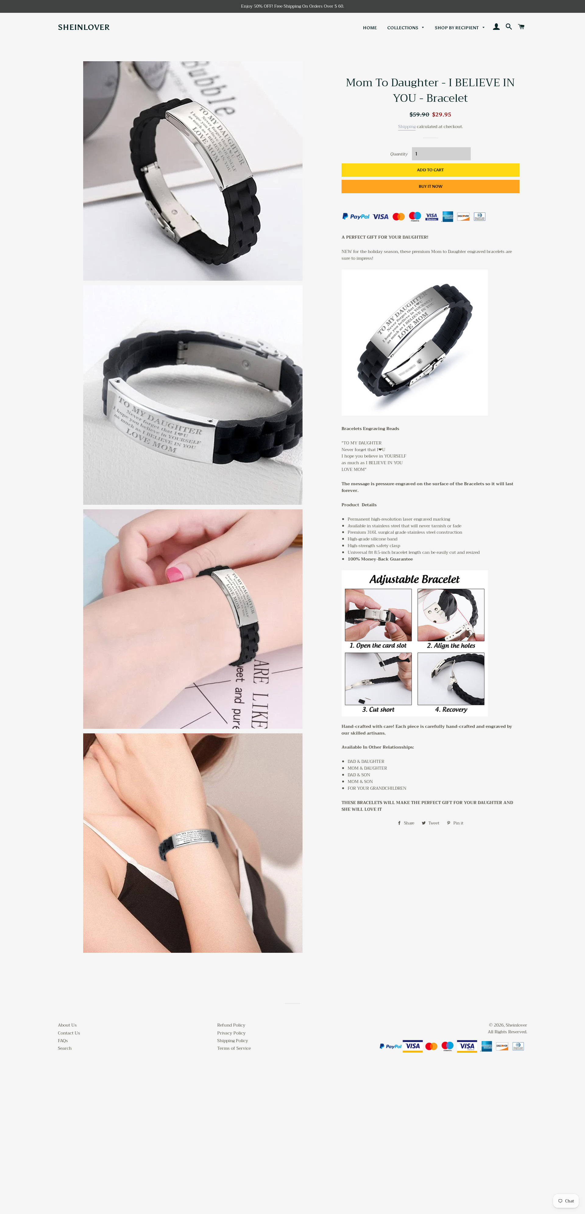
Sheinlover (84, 27)
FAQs (63, 1040)
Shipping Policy (232, 1040)
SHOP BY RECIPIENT (457, 27)
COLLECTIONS (403, 27)
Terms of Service (234, 1048)
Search (65, 1048)
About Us (67, 1025)
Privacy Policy (231, 1033)
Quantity (399, 154)
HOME (370, 27)
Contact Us (69, 1033)
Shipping (407, 126)
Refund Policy (231, 1025)
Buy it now (430, 186)
